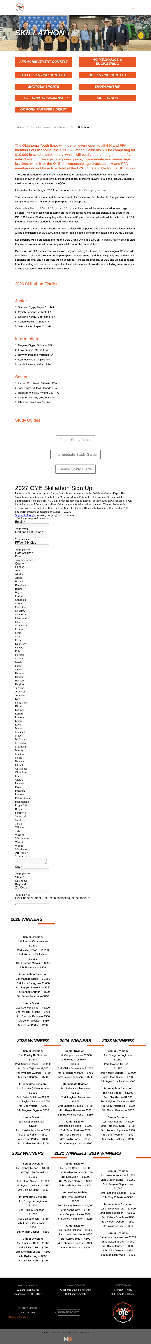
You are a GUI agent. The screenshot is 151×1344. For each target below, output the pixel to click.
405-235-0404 (27, 1312)
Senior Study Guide (75, 469)
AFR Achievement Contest (43, 62)
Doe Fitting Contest (107, 75)
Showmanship (107, 86)
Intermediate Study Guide (75, 454)
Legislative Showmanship (44, 98)
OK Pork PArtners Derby (43, 109)
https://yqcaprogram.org (92, 190)
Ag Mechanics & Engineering (107, 62)
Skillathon (107, 98)
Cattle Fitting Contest (43, 75)
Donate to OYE (68, 1312)
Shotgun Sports (43, 86)
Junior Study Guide (75, 440)
